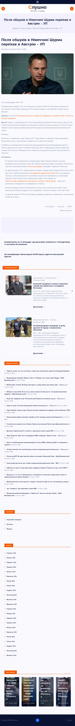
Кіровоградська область (41, 320)
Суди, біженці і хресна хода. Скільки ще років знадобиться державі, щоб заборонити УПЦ (38, 410)
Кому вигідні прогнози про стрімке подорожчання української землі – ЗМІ (32, 463)
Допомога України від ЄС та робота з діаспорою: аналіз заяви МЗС (30, 431)
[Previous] (65, 672)
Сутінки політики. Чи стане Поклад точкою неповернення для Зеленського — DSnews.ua (37, 449)
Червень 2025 (11, 618)
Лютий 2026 (11, 581)
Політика (10, 524)
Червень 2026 (11, 562)
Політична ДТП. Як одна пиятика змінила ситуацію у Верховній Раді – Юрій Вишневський (38, 456)
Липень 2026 (11, 558)
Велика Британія (50, 278)
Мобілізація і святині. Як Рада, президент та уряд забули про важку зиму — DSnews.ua (36, 385)
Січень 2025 (11, 641)
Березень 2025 (12, 632)
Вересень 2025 (12, 604)
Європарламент (38, 278)
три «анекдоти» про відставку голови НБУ (22, 488)
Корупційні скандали (8, 49)
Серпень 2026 (11, 553)
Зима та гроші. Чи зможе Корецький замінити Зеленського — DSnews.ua (31, 405)
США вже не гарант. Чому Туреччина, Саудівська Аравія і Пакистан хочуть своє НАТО (37, 468)
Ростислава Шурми (35, 166)
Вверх (70, 720)
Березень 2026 (12, 576)
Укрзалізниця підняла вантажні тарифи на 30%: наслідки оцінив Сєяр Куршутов (34, 417)
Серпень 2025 (11, 609)
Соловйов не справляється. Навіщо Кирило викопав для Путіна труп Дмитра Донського (38, 424)
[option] (11, 691)
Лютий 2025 (11, 636)
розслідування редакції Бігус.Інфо (41, 173)
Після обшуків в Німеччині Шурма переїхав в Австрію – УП (41, 28)
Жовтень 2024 (11, 655)
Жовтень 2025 (11, 599)
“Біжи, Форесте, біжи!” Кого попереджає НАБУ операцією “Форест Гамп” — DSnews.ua (36, 435)
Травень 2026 (11, 567)
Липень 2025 (11, 613)
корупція (61, 206)
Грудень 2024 (11, 646)
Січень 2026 (11, 585)
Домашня (16, 28)
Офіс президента (66, 210)
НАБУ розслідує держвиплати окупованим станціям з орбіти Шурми (30, 181)
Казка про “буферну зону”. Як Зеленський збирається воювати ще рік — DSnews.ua (35, 398)
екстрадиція (50, 206)
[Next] (69, 672)
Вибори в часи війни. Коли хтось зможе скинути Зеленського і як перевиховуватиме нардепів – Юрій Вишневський (29, 680)
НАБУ (70, 206)
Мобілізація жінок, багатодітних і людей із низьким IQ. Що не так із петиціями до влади (37, 481)
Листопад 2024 (12, 650)
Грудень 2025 (11, 590)
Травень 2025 (11, 623)
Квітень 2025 (11, 627)
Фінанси (9, 529)
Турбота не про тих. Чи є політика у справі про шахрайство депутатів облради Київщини (38, 371)
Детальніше (38, 307)
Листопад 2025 (12, 595)
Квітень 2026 (11, 571)
